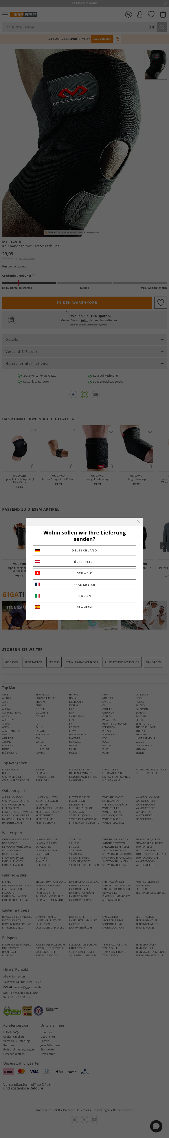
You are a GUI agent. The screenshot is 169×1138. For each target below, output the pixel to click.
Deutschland (84, 550)
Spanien (84, 607)
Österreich (84, 562)
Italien (84, 596)
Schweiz (84, 573)
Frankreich (84, 585)
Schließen (138, 522)
